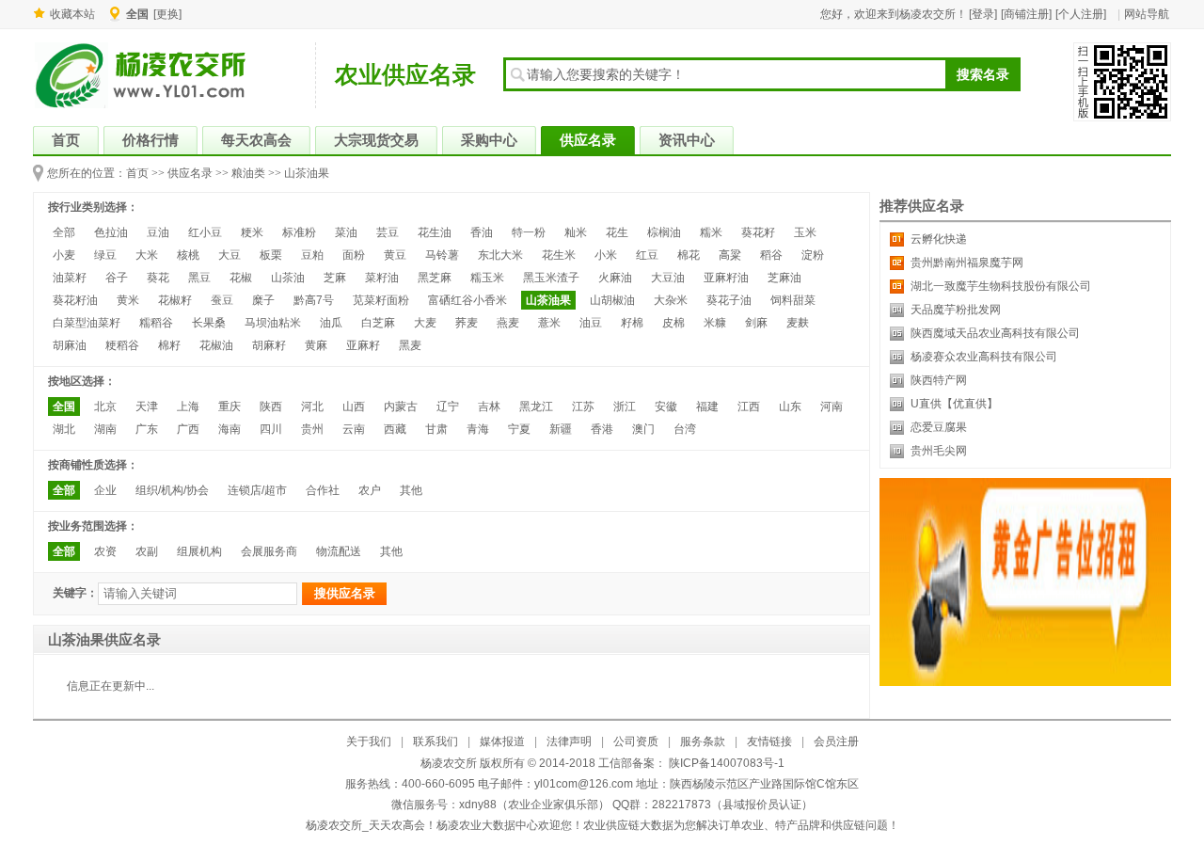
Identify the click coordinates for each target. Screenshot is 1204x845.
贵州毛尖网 (939, 450)
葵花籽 (758, 232)
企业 (105, 490)
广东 (146, 429)
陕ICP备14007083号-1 (725, 763)
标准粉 (299, 232)
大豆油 (668, 277)
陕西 (271, 406)
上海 (188, 406)
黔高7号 (313, 300)
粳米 (252, 232)
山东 (790, 406)
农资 (105, 551)
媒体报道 (502, 741)
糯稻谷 (156, 322)
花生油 (435, 232)
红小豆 (205, 232)
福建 (707, 406)
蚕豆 (222, 300)
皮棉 (673, 322)
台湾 (684, 429)
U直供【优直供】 (954, 403)
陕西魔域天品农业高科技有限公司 (995, 333)
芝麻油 (784, 277)
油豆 (590, 322)
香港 (602, 429)
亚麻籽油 (726, 277)
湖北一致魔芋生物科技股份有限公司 (1001, 286)
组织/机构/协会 (172, 490)
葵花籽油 (75, 300)
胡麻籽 (269, 345)
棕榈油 (664, 232)
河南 (831, 406)
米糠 (715, 322)
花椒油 (216, 345)
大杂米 (671, 300)
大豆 (229, 255)
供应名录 (190, 173)
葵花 (158, 277)
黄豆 (395, 255)
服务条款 (702, 741)
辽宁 (447, 406)
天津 (146, 406)
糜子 (263, 300)
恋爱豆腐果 (939, 427)
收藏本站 (72, 14)
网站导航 (1146, 14)
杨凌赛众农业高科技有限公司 (984, 356)
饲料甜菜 (793, 300)
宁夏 (519, 429)
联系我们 (435, 741)
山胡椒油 (612, 300)
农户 (369, 490)
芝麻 (335, 277)
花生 (617, 232)
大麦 (425, 322)
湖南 (105, 429)
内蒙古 (401, 406)
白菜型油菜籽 (86, 322)
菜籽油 (382, 277)
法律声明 (569, 741)
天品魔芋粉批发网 (956, 309)
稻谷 (771, 255)
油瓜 (331, 322)
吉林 (489, 406)
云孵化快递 (939, 239)
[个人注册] (1080, 14)
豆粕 (312, 255)
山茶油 (288, 277)
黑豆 (199, 277)
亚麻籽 (363, 345)
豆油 (158, 232)
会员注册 (836, 741)
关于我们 (368, 741)
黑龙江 (536, 406)
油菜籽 (70, 277)
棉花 (688, 255)
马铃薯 (442, 255)
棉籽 (169, 345)
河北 (312, 406)
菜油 (346, 232)
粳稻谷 (122, 345)
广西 (188, 429)
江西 (748, 406)
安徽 (666, 406)
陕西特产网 (939, 380)
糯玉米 (487, 277)
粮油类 (248, 173)
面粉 (353, 255)
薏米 (549, 322)
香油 (481, 232)
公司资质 (635, 741)
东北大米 (500, 255)
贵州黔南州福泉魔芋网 (967, 262)
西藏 (395, 429)
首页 (137, 173)
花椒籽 (175, 300)
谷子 (116, 277)
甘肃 (436, 429)
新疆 (560, 429)
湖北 (64, 429)
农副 (146, 551)
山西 (353, 406)
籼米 (575, 232)
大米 (146, 255)
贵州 (312, 429)
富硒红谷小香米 (467, 300)
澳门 (643, 429)
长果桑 (209, 322)
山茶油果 (306, 173)
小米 (605, 255)
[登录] (983, 14)
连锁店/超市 (257, 490)
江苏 (583, 406)
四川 (271, 429)
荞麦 (466, 322)
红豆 (647, 255)
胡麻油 (70, 345)
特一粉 (529, 232)
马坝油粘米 (273, 322)
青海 (478, 429)
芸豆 (387, 232)
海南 (229, 429)
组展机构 (199, 551)
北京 (105, 406)
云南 (353, 429)
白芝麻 (378, 322)
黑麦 (410, 345)
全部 (64, 232)
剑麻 (756, 322)
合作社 (323, 490)
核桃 (188, 255)
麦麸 (797, 322)
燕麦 (508, 322)
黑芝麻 (435, 277)
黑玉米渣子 (551, 277)
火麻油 (615, 277)
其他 (411, 490)
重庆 (229, 406)
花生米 (559, 255)
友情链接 (769, 741)
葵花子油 (729, 300)
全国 (64, 406)
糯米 (711, 232)
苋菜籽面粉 (381, 300)
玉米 (805, 232)
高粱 (730, 255)
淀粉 (812, 255)
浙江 (624, 406)
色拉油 (111, 232)
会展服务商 (269, 551)
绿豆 (105, 255)
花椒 (241, 277)
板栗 (271, 255)
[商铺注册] (1026, 14)
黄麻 (316, 345)
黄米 (128, 300)
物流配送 (338, 551)
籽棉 (632, 322)
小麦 (64, 255)
